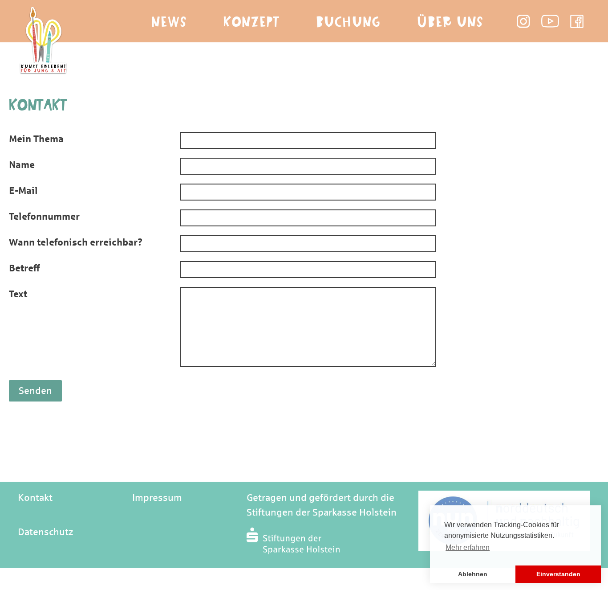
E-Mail (23, 190)
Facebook (577, 21)
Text (18, 294)
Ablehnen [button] (472, 574)
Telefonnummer (44, 216)
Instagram (523, 21)
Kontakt (35, 497)
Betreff (24, 268)
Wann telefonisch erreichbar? (75, 242)
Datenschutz (45, 532)
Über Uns (450, 22)
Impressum (157, 497)
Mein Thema (36, 139)
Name (22, 165)
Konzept (251, 22)
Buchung (348, 22)
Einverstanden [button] (558, 574)
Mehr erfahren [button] (468, 547)
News (169, 22)
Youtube (550, 21)
